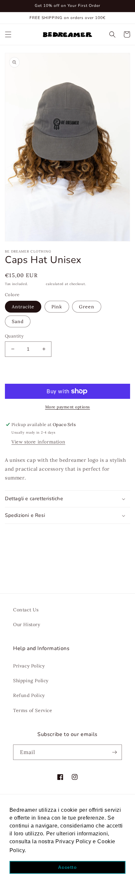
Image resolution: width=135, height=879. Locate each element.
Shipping (37, 284)
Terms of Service (32, 710)
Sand (18, 321)
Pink (56, 307)
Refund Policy (29, 695)
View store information (38, 442)
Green (86, 307)
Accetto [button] (67, 867)
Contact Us (26, 610)
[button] (8, 34)
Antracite (23, 307)
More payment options (67, 406)
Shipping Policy (30, 681)
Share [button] (19, 533)
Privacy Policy (29, 666)
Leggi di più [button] (43, 850)
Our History (26, 624)
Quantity (14, 336)
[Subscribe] (114, 752)
